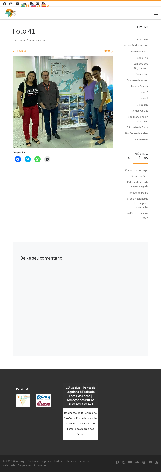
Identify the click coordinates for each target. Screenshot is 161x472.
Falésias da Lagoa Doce (137, 215)
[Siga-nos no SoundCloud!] (137, 462)
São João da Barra (137, 127)
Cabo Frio (142, 57)
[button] (23, 400)
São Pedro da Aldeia (136, 133)
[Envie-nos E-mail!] (150, 462)
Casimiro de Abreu (137, 80)
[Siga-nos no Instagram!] (10, 4)
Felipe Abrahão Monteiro (33, 465)
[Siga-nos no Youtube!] (17, 4)
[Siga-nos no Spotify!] (143, 462)
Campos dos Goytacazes (141, 66)
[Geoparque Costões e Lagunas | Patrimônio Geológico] (11, 12)
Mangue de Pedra (138, 192)
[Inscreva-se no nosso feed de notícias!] (156, 462)
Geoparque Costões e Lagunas (32, 461)
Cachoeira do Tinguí (136, 170)
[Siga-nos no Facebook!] (4, 4)
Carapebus (141, 74)
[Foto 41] (63, 102)
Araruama (142, 39)
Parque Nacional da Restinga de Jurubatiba (137, 203)
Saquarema (141, 139)
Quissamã (142, 104)
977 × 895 (38, 40)
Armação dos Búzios (136, 45)
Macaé (144, 92)
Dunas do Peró (139, 176)
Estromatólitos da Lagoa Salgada (137, 184)
